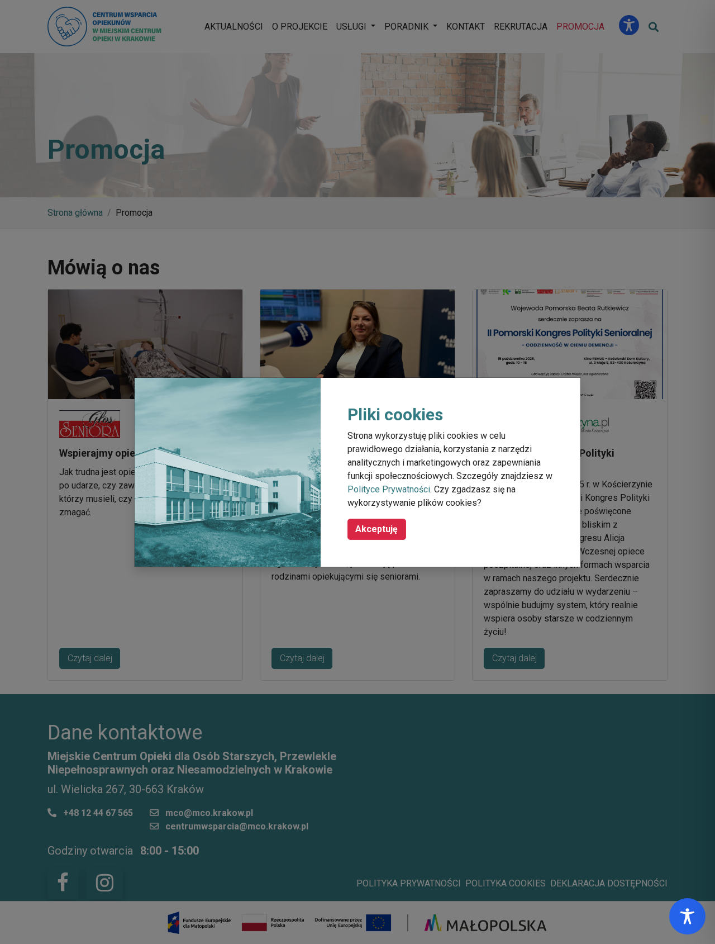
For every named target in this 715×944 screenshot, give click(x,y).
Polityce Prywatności (388, 489)
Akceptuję (376, 529)
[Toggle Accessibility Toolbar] (687, 916)
